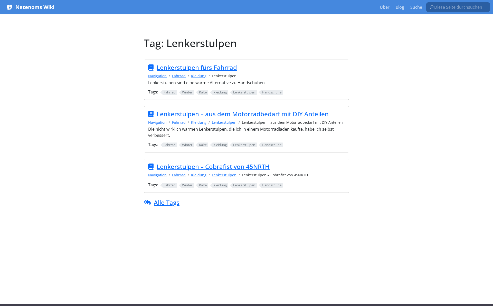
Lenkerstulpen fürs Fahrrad (197, 67)
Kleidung (198, 75)
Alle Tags (166, 202)
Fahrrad (179, 75)
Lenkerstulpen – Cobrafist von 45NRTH (213, 166)
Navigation (157, 75)
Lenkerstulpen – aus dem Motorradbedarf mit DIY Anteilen (243, 114)
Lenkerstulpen (224, 122)
